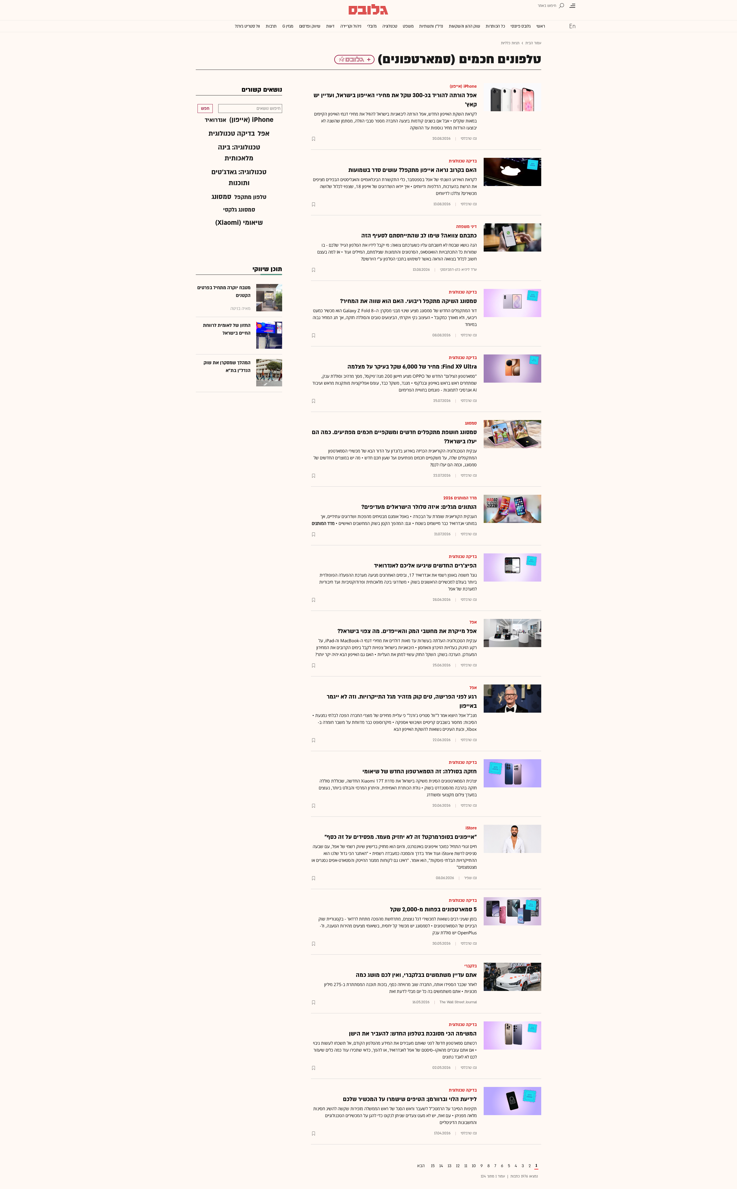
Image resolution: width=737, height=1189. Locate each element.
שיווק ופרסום (309, 26)
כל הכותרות (495, 26)
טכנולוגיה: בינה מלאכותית (239, 153)
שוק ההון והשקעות (464, 26)
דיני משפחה (466, 226)
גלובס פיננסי (520, 26)
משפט (408, 26)
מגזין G (287, 26)
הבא (421, 1166)
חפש (205, 108)
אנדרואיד (215, 120)
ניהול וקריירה (350, 26)
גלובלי (372, 26)
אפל (473, 622)
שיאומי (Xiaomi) (239, 222)
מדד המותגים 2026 (460, 498)
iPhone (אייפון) (463, 86)
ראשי (540, 26)
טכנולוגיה (389, 26)
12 (458, 1166)
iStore (471, 828)
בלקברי (470, 966)
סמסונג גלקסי (239, 210)
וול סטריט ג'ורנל (247, 26)
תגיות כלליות (510, 43)
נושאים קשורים (262, 90)
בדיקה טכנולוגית (463, 161)
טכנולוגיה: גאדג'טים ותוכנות (239, 177)
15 (433, 1166)
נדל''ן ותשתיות (431, 26)
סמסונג (471, 423)
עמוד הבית (533, 43)
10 (474, 1166)
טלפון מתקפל (250, 197)
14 (441, 1166)
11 (465, 1166)
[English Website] (572, 25)
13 (449, 1166)
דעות (330, 26)
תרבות (271, 26)
